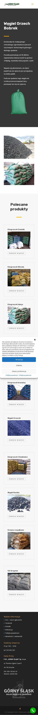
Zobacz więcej (16, 253)
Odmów (19, 365)
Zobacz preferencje (19, 371)
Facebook (8, 623)
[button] (35, 340)
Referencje (9, 630)
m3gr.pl (30, 712)
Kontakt (8, 626)
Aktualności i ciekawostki (13, 636)
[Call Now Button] (33, 710)
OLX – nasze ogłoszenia (13, 620)
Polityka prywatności (12, 375)
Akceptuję (19, 359)
